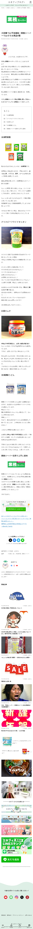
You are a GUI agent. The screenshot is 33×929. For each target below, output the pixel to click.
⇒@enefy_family (6, 526)
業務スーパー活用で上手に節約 (16, 128)
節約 (10, 553)
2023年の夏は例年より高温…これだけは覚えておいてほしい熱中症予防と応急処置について (16, 632)
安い (14, 553)
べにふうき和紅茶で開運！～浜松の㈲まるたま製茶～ (16, 657)
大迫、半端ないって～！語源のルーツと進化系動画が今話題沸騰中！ (16, 706)
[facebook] (11, 565)
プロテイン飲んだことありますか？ (10, 752)
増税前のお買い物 (6, 681)
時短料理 (18, 553)
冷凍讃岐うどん (11, 125)
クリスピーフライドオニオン (15, 118)
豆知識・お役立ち (10, 7)
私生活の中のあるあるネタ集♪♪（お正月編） (13, 730)
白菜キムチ (10, 122)
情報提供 (3, 915)
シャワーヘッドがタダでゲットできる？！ (21, 742)
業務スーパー (25, 553)
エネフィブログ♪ (16, 2)
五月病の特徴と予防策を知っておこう (11, 608)
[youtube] (17, 565)
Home (3, 7)
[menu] (30, 2)
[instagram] (14, 565)
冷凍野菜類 (10, 115)
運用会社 (9, 915)
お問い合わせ (28, 915)
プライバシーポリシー (18, 915)
